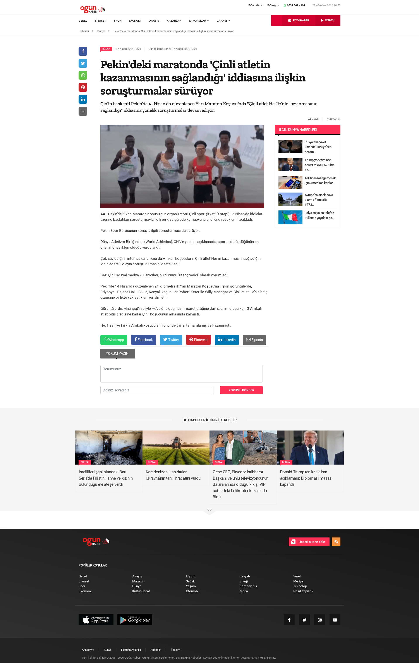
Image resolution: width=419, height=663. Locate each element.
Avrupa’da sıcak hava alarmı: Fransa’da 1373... (319, 200)
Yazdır (315, 119)
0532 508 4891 (295, 5)
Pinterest (200, 340)
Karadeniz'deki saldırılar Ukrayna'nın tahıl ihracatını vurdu (173, 475)
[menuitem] (87, 20)
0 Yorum (335, 119)
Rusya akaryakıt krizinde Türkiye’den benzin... (318, 147)
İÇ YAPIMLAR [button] (198, 20)
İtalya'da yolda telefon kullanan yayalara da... (319, 215)
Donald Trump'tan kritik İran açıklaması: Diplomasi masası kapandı (306, 478)
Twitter (173, 340)
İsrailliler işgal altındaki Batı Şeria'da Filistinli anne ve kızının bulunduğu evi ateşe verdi (106, 478)
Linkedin (229, 340)
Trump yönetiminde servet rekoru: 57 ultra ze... (320, 165)
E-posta (257, 340)
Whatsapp (115, 340)
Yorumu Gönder (241, 390)
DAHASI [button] (222, 20)
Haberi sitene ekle (311, 542)
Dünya (106, 49)
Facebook (145, 340)
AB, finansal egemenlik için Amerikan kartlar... (320, 180)
